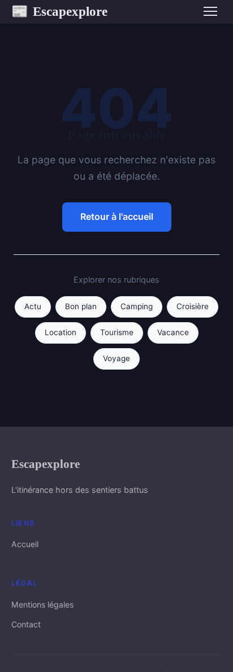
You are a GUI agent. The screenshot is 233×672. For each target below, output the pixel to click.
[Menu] (210, 11)
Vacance (173, 332)
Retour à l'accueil (116, 216)
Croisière (192, 306)
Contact (26, 624)
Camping (136, 306)
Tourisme (116, 332)
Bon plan (81, 306)
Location (60, 332)
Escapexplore (59, 11)
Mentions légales (42, 604)
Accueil (24, 544)
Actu (32, 306)
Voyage (116, 358)
